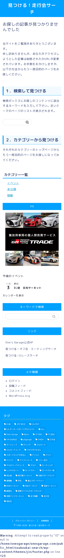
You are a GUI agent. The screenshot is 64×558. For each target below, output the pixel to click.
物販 (10, 195)
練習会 (9, 491)
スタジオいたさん (34, 450)
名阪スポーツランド (46, 475)
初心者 (9, 475)
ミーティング (47, 465)
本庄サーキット (31, 486)
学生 (20, 480)
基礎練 (9, 480)
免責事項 (45, 521)
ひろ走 (52, 439)
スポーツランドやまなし (16, 455)
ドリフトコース (26, 460)
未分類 (11, 189)
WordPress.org (19, 396)
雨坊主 (9, 501)
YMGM (41, 439)
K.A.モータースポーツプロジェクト (20, 429)
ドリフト (10, 460)
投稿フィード (17, 386)
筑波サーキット (50, 486)
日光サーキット (12, 486)
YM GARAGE (11, 439)
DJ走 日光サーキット (28, 287)
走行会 (46, 496)
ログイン (14, 381)
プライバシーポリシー (25, 521)
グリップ (26, 444)
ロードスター (30, 470)
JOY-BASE (21, 424)
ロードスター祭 (48, 470)
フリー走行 (42, 460)
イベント (13, 183)
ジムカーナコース (13, 450)
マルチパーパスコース (15, 465)
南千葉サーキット (25, 475)
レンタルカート (12, 470)
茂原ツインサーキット (15, 496)
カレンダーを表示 (13, 295)
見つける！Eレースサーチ (21, 355)
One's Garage (12, 434)
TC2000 (51, 434)
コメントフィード (20, 391)
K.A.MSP (35, 424)
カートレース (11, 444)
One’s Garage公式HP (19, 342)
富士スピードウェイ (36, 480)
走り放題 (34, 496)
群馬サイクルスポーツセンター (30, 491)
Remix (26, 434)
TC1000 (38, 434)
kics (42, 429)
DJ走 (8, 424)
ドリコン (35, 455)
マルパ (33, 465)
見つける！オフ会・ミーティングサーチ (31, 349)
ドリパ (48, 455)
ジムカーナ (41, 444)
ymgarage (27, 439)
